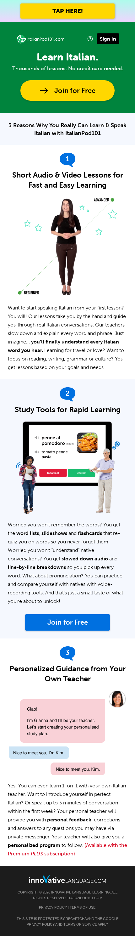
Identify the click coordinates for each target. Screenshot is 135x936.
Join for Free (74, 90)
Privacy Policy (53, 907)
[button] (90, 38)
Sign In (108, 39)
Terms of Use (82, 907)
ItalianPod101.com (85, 898)
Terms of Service (80, 924)
